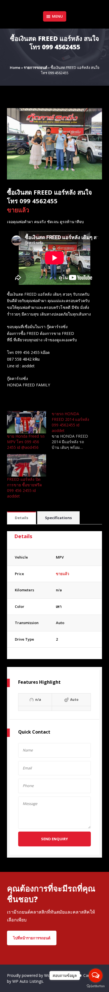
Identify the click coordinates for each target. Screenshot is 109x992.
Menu (57, 16)
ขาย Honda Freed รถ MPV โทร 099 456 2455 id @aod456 (25, 441)
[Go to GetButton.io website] (96, 986)
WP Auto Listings (27, 981)
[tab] (21, 518)
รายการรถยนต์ (35, 67)
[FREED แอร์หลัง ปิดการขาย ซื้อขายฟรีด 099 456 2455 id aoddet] (26, 465)
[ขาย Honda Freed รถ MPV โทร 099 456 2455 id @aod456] (26, 422)
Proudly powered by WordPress (36, 975)
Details (21, 517)
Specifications (58, 517)
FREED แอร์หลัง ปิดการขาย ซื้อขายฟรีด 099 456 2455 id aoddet (24, 488)
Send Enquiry (54, 838)
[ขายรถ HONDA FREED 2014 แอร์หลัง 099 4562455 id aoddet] (74, 430)
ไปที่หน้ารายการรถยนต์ (31, 937)
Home (15, 67)
